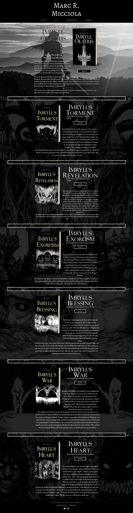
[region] (88, 47)
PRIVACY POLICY (61, 505)
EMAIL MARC (72, 505)
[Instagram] (68, 508)
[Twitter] (64, 508)
